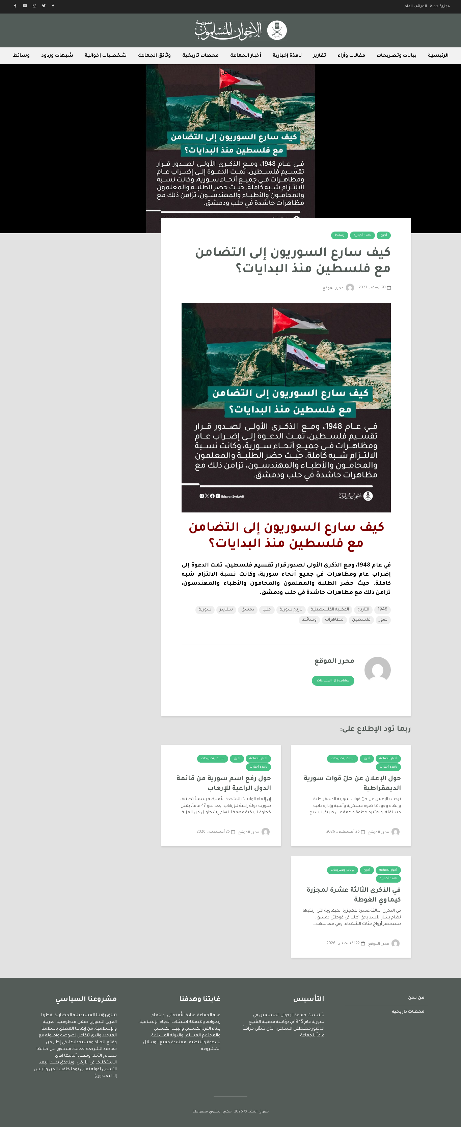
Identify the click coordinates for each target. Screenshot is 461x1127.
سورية (205, 609)
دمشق (247, 609)
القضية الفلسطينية (330, 609)
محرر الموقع (334, 288)
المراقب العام (416, 6)
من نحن (230, 73)
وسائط (21, 56)
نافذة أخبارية (362, 235)
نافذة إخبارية (287, 56)
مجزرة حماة (440, 6)
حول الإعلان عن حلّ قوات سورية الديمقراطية (352, 783)
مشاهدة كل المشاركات (333, 681)
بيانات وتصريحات (396, 56)
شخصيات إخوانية (106, 56)
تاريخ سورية (291, 609)
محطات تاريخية (200, 56)
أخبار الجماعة (245, 56)
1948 (382, 609)
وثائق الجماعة (154, 56)
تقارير (319, 56)
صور (383, 620)
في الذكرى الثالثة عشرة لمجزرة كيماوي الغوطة (353, 895)
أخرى (383, 235)
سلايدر (226, 609)
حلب (267, 609)
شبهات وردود (57, 56)
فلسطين (361, 620)
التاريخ (363, 609)
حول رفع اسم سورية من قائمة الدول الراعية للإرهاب (224, 783)
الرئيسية (438, 56)
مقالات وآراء (351, 56)
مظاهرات (334, 620)
